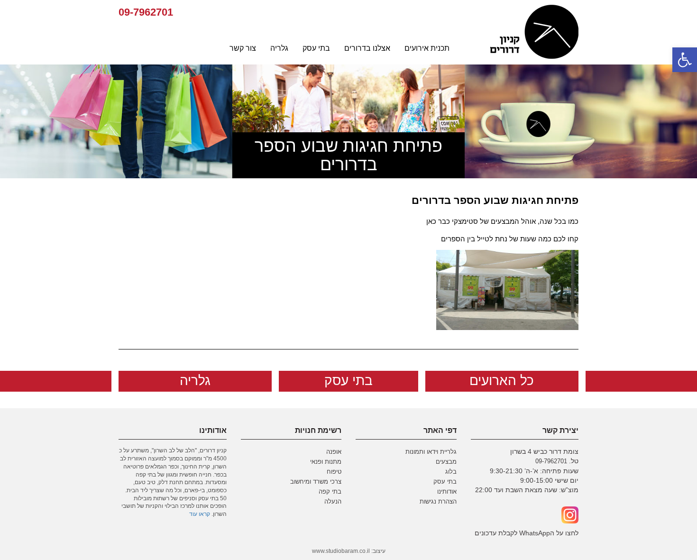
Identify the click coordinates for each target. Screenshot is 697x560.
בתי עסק (316, 48)
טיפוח (334, 471)
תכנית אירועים (426, 48)
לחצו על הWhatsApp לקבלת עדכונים (526, 533)
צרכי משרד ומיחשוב (315, 481)
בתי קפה (330, 491)
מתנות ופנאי (325, 462)
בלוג (451, 471)
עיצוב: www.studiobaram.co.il (348, 551)
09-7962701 (146, 12)
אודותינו (447, 491)
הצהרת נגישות (438, 501)
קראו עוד (199, 514)
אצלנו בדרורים (367, 48)
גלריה (279, 48)
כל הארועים (501, 380)
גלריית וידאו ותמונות (431, 452)
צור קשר (242, 48)
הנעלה (332, 501)
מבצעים (446, 462)
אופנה (333, 452)
